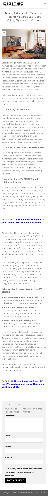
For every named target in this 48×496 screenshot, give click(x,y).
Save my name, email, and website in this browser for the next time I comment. (23, 472)
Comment (10, 416)
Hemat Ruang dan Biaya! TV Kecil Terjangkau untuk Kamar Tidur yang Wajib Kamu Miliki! (23, 384)
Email (8, 447)
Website (8, 457)
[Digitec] (13, 4)
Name (8, 436)
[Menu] (44, 4)
